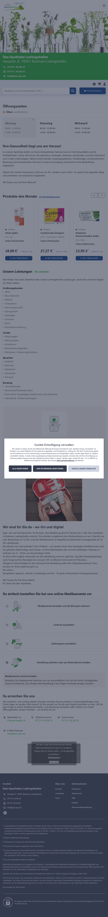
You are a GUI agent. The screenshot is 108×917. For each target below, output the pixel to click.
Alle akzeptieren (20, 469)
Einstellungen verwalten (84, 469)
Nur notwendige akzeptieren (50, 469)
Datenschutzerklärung (65, 461)
